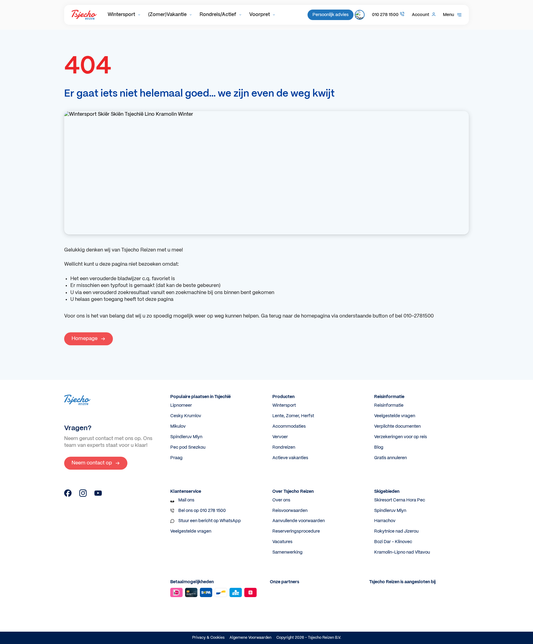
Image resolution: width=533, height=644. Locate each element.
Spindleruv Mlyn (186, 437)
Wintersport (121, 14)
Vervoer (280, 437)
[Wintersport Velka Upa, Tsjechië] (68, 495)
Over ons (281, 500)
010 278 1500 (385, 15)
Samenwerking (287, 552)
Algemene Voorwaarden (250, 637)
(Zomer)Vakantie (167, 14)
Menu (448, 15)
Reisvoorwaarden (290, 511)
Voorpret (259, 14)
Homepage (84, 338)
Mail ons (186, 500)
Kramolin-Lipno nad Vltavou (402, 552)
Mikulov (178, 426)
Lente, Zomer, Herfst (293, 416)
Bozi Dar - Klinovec (393, 542)
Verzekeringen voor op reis (400, 437)
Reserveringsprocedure (296, 531)
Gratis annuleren (390, 458)
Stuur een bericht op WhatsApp (209, 521)
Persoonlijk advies (330, 15)
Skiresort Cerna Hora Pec (399, 500)
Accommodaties (289, 426)
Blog (378, 447)
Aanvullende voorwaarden (298, 521)
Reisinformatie (388, 405)
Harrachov (384, 521)
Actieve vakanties (290, 458)
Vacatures (282, 542)
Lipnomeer (181, 405)
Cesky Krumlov (185, 416)
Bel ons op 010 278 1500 (202, 511)
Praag (176, 458)
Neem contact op (92, 463)
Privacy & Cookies (208, 637)
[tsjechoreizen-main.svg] (84, 15)
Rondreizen (283, 447)
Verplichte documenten (397, 426)
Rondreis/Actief (218, 14)
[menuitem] (124, 15)
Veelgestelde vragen (394, 416)
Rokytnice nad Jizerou (396, 531)
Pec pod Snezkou (187, 447)
